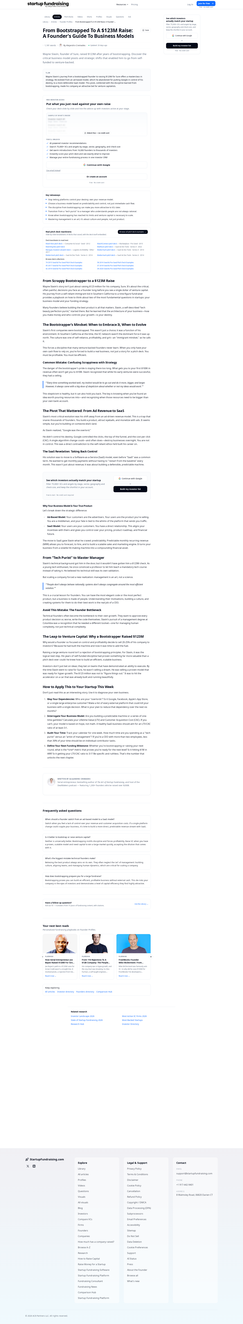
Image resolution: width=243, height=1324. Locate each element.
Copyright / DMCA (136, 1202)
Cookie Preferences (137, 1247)
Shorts (89, 17)
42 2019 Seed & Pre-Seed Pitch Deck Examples (64, 268)
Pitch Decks (68, 17)
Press (130, 1264)
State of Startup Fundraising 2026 (87, 1020)
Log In (190, 4)
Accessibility (133, 1224)
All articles (50, 991)
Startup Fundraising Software (93, 1269)
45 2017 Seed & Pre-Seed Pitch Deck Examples (64, 265)
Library (47, 17)
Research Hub (77, 1024)
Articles (57, 17)
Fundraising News (87, 1286)
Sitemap (131, 1230)
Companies (84, 1236)
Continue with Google (98, 164)
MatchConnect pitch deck (107, 243)
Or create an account (97, 176)
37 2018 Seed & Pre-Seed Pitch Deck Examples (115, 265)
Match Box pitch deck (54, 243)
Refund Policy (134, 1196)
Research (83, 1253)
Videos (80, 17)
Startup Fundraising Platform (93, 1275)
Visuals (109, 17)
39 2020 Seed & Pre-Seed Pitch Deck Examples (115, 268)
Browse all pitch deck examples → (133, 232)
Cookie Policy (134, 1185)
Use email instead (53, 170)
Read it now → (50, 976)
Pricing (134, 4)
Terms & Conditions (137, 1174)
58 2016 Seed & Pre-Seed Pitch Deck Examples (115, 262)
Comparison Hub (104, 991)
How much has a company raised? (96, 1241)
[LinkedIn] (34, 1166)
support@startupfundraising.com (194, 1173)
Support (131, 1253)
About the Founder (137, 1269)
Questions (120, 17)
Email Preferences (136, 1219)
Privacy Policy (134, 1168)
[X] (28, 1166)
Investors (83, 1213)
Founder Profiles (66, 22)
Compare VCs (85, 1219)
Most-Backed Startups (132, 1020)
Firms (81, 1224)
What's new (133, 1281)
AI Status (132, 1258)
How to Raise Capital (89, 1258)
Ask (129, 17)
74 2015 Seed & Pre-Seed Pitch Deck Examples (64, 262)
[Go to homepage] (48, 4)
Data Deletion (134, 1241)
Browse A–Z (84, 1247)
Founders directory (85, 991)
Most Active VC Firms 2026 (134, 1016)
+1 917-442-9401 (185, 1184)
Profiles (99, 17)
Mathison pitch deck (105, 247)
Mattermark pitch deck (106, 250)
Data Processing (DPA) (139, 1208)
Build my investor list (130, 489)
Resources (121, 4)
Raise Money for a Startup (92, 1264)
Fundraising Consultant (90, 1281)
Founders (83, 1230)
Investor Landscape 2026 (82, 1016)
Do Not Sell (133, 1236)
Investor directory (65, 991)
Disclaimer (132, 1179)
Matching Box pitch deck (55, 247)
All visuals (83, 1202)
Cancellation (133, 1191)
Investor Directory (130, 1024)
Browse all (132, 1275)
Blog (80, 1208)
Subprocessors (135, 1213)
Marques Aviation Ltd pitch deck (58, 250)
